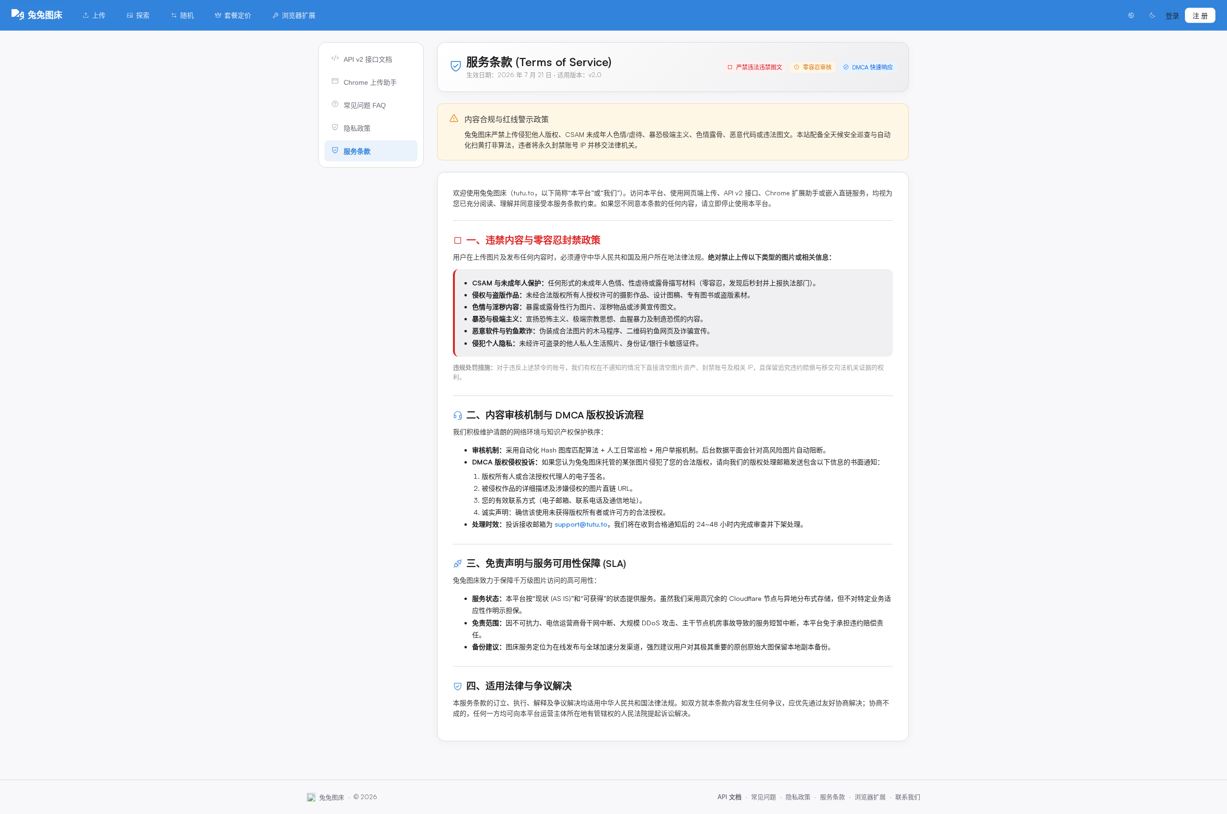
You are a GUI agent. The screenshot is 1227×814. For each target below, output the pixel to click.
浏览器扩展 (298, 15)
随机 (187, 15)
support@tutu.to (581, 524)
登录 (1172, 15)
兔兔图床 (45, 15)
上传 (98, 15)
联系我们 (907, 797)
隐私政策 (798, 797)
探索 (143, 15)
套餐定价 (237, 15)
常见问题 (763, 797)
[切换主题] (1152, 15)
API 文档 (729, 797)
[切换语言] (1131, 15)
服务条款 (832, 797)
